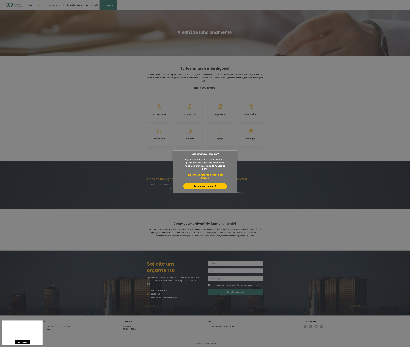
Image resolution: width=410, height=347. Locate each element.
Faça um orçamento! (205, 186)
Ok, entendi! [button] (22, 342)
